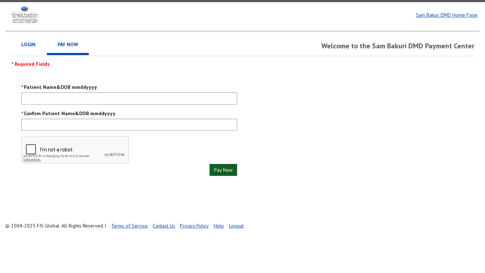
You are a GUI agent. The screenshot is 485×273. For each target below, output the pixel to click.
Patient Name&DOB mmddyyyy (60, 87)
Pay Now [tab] (68, 44)
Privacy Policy (194, 226)
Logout (236, 226)
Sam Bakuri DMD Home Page (447, 15)
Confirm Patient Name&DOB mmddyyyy (69, 113)
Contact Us (164, 226)
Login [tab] (28, 44)
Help (219, 226)
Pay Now (223, 170)
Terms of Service (129, 226)
